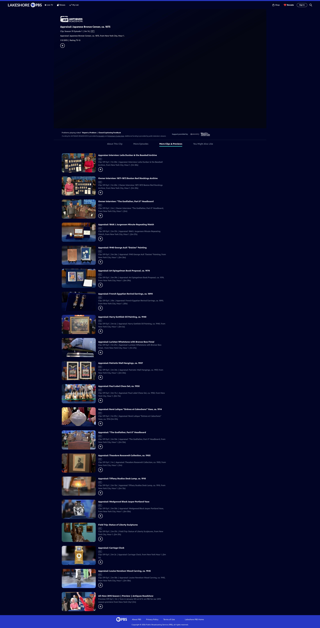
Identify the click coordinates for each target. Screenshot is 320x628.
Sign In (302, 5)
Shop (277, 5)
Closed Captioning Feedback (109, 133)
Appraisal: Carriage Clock (111, 547)
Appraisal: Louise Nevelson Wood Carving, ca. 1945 (124, 571)
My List (75, 5)
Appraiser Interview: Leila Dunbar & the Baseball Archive (127, 155)
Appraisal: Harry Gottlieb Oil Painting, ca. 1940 (122, 316)
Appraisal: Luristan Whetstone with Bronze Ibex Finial (126, 341)
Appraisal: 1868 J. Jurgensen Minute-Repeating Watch (126, 224)
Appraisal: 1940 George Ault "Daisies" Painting (122, 247)
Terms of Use (169, 619)
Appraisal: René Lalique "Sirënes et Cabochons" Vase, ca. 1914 (130, 409)
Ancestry (101, 136)
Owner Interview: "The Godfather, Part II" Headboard (126, 201)
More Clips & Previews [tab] (170, 143)
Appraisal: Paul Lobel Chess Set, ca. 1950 (119, 386)
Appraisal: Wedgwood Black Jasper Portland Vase (123, 501)
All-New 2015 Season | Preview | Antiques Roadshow (125, 596)
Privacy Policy (152, 619)
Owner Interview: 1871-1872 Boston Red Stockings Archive (128, 178)
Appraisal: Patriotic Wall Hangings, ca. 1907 (120, 363)
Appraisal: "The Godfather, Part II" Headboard (122, 432)
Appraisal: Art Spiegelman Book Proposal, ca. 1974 (124, 270)
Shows (62, 5)
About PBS (136, 619)
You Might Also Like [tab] (203, 143)
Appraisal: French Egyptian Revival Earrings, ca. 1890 (125, 293)
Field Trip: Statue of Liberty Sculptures (118, 524)
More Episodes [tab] (140, 143)
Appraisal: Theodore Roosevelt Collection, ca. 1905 (124, 455)
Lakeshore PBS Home (194, 619)
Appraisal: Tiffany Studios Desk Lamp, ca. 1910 (122, 478)
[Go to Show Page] (163, 19)
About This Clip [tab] (114, 143)
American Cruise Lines (116, 136)
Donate (290, 5)
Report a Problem (89, 133)
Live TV (50, 5)
